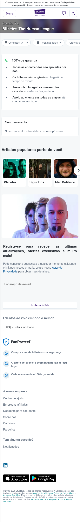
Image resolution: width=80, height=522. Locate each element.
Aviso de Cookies (11, 495)
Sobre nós (9, 416)
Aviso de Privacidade (64, 492)
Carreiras (9, 423)
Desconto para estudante (19, 410)
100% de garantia (24, 60)
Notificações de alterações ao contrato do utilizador (37, 500)
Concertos (7, 23)
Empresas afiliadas (15, 404)
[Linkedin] (5, 465)
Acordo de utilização (43, 492)
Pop (17, 23)
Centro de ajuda (13, 398)
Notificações (11, 446)
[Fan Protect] (17, 342)
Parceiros (9, 429)
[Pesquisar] (73, 13)
